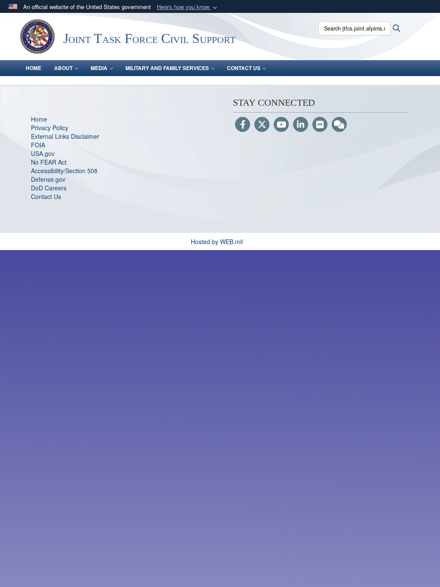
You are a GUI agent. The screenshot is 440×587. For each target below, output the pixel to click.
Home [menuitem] (33, 68)
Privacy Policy (49, 127)
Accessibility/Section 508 (64, 170)
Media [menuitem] (99, 68)
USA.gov (43, 153)
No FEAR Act (49, 162)
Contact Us (46, 196)
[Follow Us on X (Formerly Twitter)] (261, 125)
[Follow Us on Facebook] (242, 125)
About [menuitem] (63, 68)
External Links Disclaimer (65, 136)
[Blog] (339, 125)
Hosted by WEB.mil (217, 241)
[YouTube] (281, 125)
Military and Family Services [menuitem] (167, 68)
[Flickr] (319, 125)
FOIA (38, 145)
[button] (188, 7)
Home (39, 119)
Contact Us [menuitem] (243, 68)
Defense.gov (48, 179)
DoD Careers (49, 187)
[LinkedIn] (300, 125)
